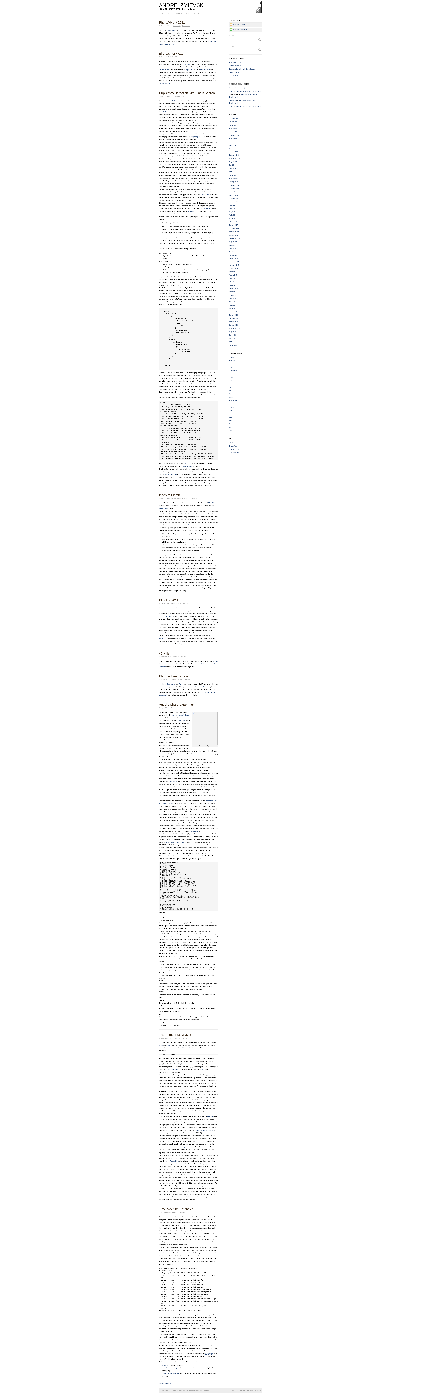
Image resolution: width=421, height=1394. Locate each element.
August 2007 (233, 205)
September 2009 (234, 158)
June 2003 (232, 335)
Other (171, 1212)
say (177, 781)
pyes (185, 463)
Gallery (196, 14)
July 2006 (232, 245)
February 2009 (233, 178)
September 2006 (234, 238)
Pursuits (231, 407)
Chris (161, 1045)
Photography (177, 26)
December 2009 (234, 155)
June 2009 (232, 168)
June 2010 (232, 145)
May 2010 (232, 148)
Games (231, 380)
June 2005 (232, 282)
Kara (169, 30)
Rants (231, 410)
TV (230, 427)
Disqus (190, 525)
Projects (178, 14)
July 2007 (232, 208)
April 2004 (232, 305)
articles (188, 1048)
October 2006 (233, 235)
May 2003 (232, 338)
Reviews (232, 414)
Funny (231, 377)
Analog (231, 357)
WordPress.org (234, 453)
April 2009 (232, 172)
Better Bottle (195, 831)
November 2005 (234, 265)
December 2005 (234, 262)
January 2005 (233, 288)
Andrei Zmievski (182, 5)
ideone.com (163, 1122)
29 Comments (183, 1038)
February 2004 (233, 312)
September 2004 (234, 292)
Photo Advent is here (173, 676)
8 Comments (179, 708)
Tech (175, 96)
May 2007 (232, 212)
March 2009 (233, 175)
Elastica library (187, 466)
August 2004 (233, 295)
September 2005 (234, 272)
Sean (168, 1045)
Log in (231, 443)
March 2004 (233, 308)
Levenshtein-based (194, 214)
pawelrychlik (233, 100)
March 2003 (233, 345)
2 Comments (181, 1212)
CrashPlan (209, 1353)
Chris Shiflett (212, 503)
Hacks (231, 384)
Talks (187, 14)
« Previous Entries (165, 1383)
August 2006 (233, 242)
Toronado (181, 721)
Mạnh (231, 88)
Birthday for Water (171, 53)
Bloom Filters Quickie (242, 88)
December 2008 (234, 185)
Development (233, 370)
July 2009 (232, 165)
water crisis (186, 64)
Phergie (210, 1116)
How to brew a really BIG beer (176, 842)
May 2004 (232, 302)
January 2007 (233, 225)
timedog (165, 1365)
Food (230, 374)
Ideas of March (169, 495)
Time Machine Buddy (169, 1368)
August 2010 (233, 138)
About (168, 14)
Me (173, 57)
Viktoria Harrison (164, 70)
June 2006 (232, 248)
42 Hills (164, 653)
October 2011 (233, 122)
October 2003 (233, 325)
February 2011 (233, 128)
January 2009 (233, 182)
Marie (174, 30)
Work (230, 430)
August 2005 (233, 275)
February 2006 (233, 255)
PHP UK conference (166, 616)
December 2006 (234, 228)
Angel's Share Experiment (177, 704)
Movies (231, 390)
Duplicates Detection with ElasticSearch (187, 93)
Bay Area (174, 657)
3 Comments (179, 57)
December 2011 (234, 118)
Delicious (166, 112)
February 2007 (233, 222)
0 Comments (186, 26)
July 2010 (232, 142)
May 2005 (232, 285)
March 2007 (233, 218)
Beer (172, 498)
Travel (231, 424)
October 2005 (233, 268)
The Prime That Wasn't (175, 1034)
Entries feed (233, 446)
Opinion (179, 498)
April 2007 (232, 215)
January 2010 (233, 152)
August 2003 (233, 332)
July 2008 (232, 192)
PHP (172, 96)
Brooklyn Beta (205, 70)
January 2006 (233, 258)
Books (231, 367)
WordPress (257, 1390)
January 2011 (233, 132)
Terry (181, 30)
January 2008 (233, 195)
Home (161, 14)
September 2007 (234, 202)
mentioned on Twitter (169, 101)
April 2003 (232, 342)
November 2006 (234, 232)
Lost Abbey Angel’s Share (180, 715)
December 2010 (234, 135)
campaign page (164, 83)
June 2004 (232, 298)
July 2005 (232, 278)
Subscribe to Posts (239, 24)
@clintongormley (171, 474)
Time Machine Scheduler (170, 1373)
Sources (172, 781)
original (183, 1048)
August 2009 (233, 162)
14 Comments (182, 96)
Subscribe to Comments (240, 29)
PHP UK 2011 (168, 600)
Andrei (231, 91)
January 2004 (233, 315)
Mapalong (194, 137)
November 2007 (234, 198)
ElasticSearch (205, 195)
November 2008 (234, 188)
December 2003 (234, 318)
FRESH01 (242, 1390)
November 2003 (234, 322)
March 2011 (232, 125)
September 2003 (234, 328)
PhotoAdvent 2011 (172, 22)
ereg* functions (173, 1069)
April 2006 (232, 252)
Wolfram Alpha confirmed (204, 1130)
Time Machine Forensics (176, 1209)
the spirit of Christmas (202, 687)
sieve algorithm (184, 1147)
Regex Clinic (174, 1161)
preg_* (202, 1069)
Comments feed (234, 449)
